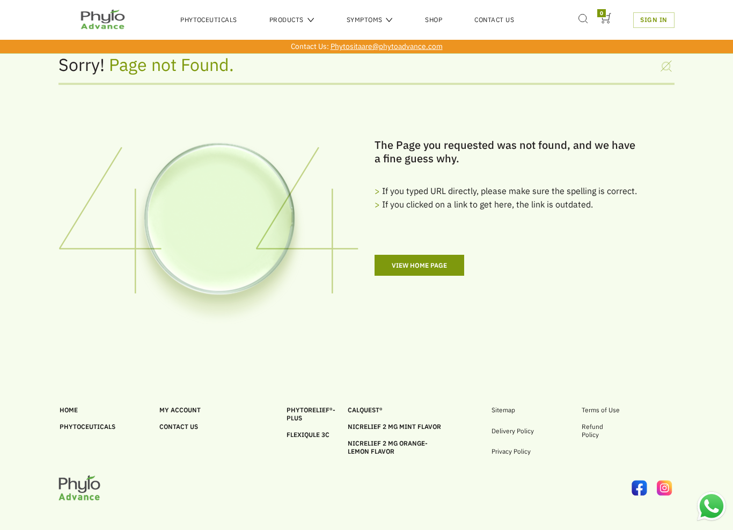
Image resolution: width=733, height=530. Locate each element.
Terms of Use (601, 410)
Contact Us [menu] (494, 20)
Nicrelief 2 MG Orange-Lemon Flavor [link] (388, 447)
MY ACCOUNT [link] (180, 410)
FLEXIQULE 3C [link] (308, 435)
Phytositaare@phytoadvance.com (387, 46)
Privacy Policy (511, 451)
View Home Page (419, 265)
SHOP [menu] (433, 20)
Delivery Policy (513, 431)
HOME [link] (69, 410)
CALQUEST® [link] (365, 410)
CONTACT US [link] (178, 426)
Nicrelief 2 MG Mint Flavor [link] (394, 426)
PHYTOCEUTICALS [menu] (208, 20)
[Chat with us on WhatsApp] (711, 519)
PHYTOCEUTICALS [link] (87, 426)
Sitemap (503, 410)
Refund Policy (592, 430)
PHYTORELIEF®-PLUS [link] (311, 414)
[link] (644, 489)
